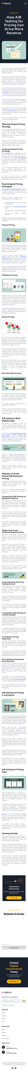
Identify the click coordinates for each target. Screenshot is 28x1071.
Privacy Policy (5, 1038)
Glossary (4, 1035)
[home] (6, 3)
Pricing (3, 1018)
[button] (25, 3)
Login (3, 1021)
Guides (4, 1032)
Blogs (3, 1029)
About (3, 1013)
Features (4, 1015)
